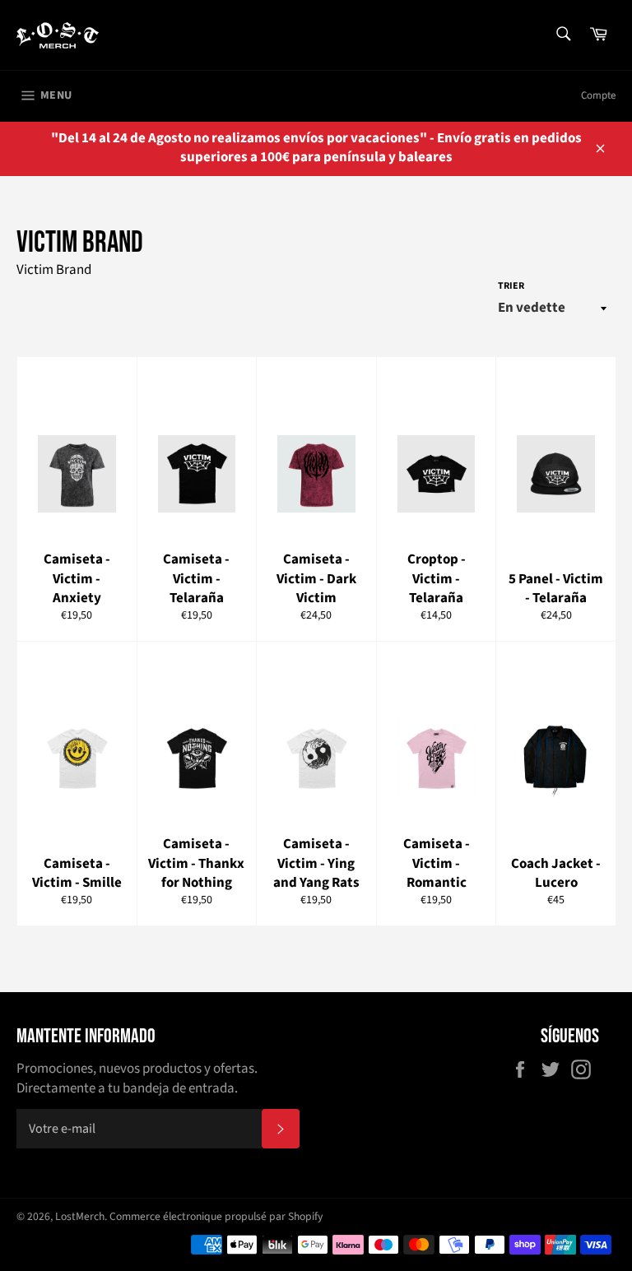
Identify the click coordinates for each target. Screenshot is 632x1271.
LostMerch (80, 1216)
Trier (511, 286)
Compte (598, 95)
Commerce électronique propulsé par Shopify (216, 1216)
